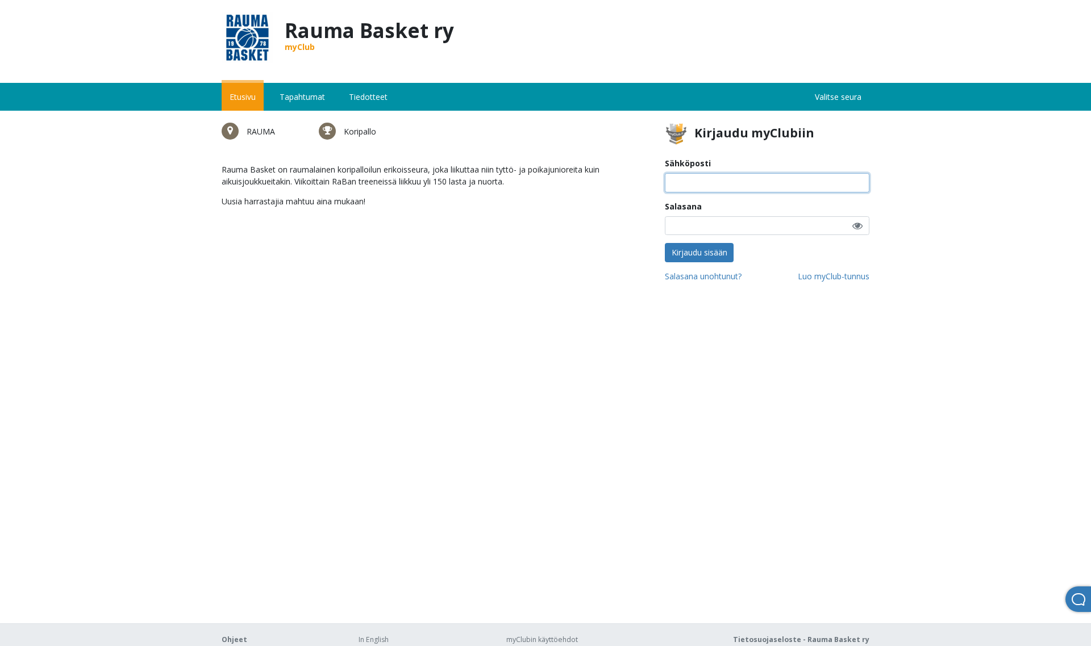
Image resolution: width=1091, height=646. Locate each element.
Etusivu (243, 96)
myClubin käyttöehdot (542, 639)
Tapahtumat (302, 96)
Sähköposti (688, 163)
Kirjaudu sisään (699, 252)
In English (374, 639)
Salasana (683, 206)
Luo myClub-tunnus (833, 276)
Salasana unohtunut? (703, 276)
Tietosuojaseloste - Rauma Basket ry (801, 639)
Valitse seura (838, 96)
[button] (857, 225)
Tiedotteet (368, 96)
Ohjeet (234, 639)
